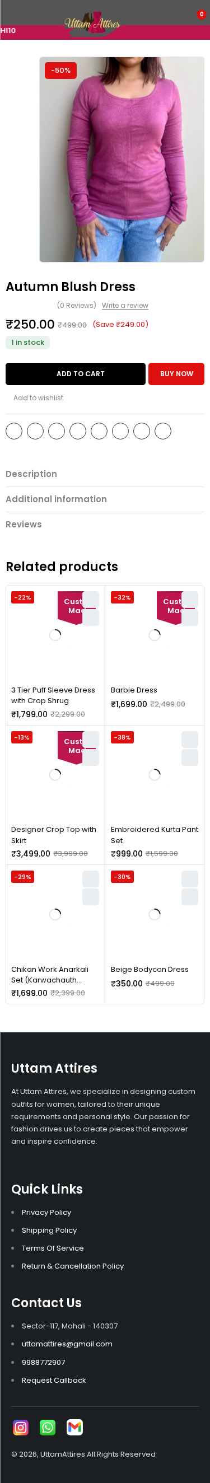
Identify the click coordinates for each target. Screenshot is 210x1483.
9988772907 (43, 1362)
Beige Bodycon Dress (150, 969)
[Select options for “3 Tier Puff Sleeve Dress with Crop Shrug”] (90, 617)
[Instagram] (20, 1427)
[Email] (74, 1427)
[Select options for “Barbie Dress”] (189, 617)
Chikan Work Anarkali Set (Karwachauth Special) (49, 980)
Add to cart (81, 373)
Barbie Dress (134, 690)
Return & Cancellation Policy (73, 1266)
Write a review (125, 306)
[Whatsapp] (47, 1427)
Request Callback (54, 1380)
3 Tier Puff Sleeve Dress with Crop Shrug (53, 696)
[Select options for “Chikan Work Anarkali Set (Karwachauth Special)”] (90, 896)
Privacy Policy (46, 1212)
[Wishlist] (34, 398)
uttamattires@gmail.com (67, 1344)
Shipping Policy (49, 1230)
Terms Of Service (53, 1248)
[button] (189, 757)
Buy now (176, 373)
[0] (194, 21)
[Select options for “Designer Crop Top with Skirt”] (90, 757)
